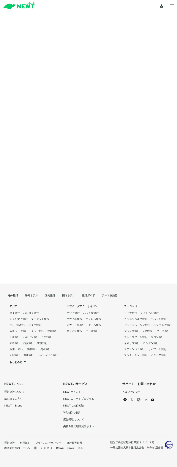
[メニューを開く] (172, 6)
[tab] (13, 295)
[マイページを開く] (161, 6)
